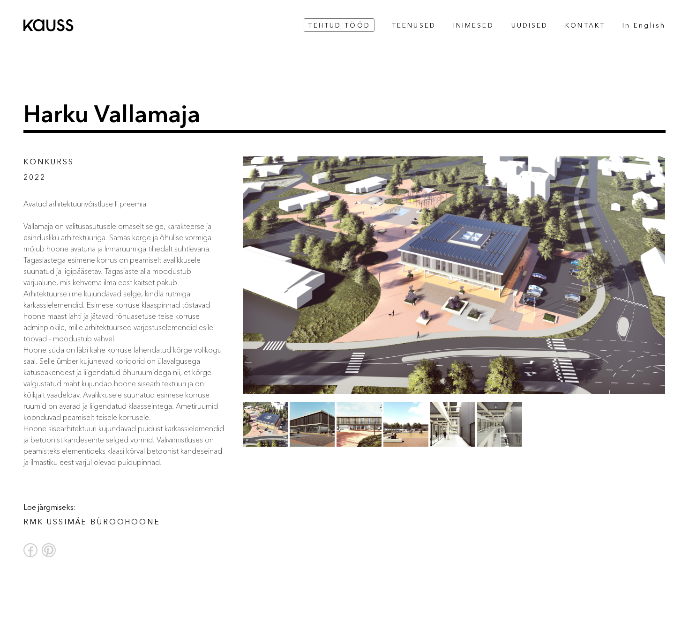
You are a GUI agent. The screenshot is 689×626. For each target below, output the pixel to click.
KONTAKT (585, 25)
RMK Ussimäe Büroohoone (91, 521)
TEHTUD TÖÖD (339, 25)
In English (644, 25)
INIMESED (473, 25)
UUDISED (529, 25)
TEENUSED (414, 25)
